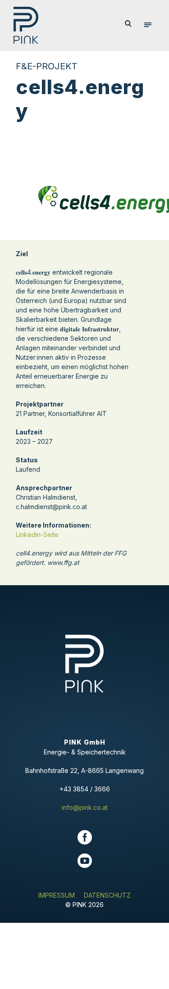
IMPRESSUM (56, 895)
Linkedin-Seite (37, 534)
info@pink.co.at (85, 807)
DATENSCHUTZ (107, 895)
